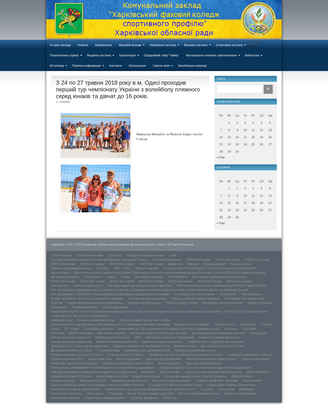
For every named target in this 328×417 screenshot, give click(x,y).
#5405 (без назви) (122, 264)
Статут (111, 277)
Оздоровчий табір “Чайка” (161, 55)
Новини (83, 45)
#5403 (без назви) (92, 264)
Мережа (193, 264)
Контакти (115, 65)
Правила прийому (259, 303)
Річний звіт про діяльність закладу (74, 363)
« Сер (221, 157)
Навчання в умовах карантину (219, 337)
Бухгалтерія (127, 55)
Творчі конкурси (251, 294)
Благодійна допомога (98, 329)
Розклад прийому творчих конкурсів (196, 298)
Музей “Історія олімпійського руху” (151, 393)
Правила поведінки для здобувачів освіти (141, 346)
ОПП (138, 337)
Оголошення (137, 65)
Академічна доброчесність (129, 380)
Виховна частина (195, 45)
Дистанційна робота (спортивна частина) (158, 333)
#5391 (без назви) (228, 260)
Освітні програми (81, 333)
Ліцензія (57, 303)
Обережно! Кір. (170, 372)
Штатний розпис (169, 363)
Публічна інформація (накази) (71, 268)
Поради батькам (108, 350)
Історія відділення (115, 307)
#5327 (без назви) (63, 281)
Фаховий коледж (130, 45)
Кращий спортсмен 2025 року (71, 376)
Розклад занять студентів (112, 337)
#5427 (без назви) (210, 281)
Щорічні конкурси (258, 372)
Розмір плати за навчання (192, 324)
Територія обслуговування (163, 359)
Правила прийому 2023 (67, 359)
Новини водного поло (88, 285)
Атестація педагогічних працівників (170, 337)
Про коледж (226, 389)
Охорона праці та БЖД (181, 303)
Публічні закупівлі (147, 268)
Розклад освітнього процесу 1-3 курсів (77, 355)
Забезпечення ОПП (93, 380)
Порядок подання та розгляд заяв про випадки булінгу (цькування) (205, 367)
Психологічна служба (64, 55)
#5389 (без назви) (198, 260)
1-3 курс (266, 324)
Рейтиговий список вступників (222, 303)
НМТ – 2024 (122, 268)
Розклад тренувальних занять (195, 350)
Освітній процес (243, 376)
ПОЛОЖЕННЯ (178, 277)
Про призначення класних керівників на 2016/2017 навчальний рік (221, 285)
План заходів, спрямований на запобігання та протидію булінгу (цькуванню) (103, 367)
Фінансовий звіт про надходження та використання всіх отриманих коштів (168, 329)
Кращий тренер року (146, 376)
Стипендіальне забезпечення (194, 294)
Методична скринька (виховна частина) (219, 277)
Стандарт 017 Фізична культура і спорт (176, 385)
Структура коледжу (90, 255)
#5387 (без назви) (92, 281)
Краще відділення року (112, 376)
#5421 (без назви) (122, 281)
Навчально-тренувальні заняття (250, 355)
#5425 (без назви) (180, 281)
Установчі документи (144, 398)
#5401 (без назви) (63, 264)
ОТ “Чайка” (72, 329)
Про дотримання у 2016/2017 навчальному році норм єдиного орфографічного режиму (110, 294)
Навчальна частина (163, 45)
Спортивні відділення (167, 260)
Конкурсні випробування (144, 303)
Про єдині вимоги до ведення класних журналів (139, 285)
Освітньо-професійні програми (217, 380)
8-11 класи (115, 255)
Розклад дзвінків (214, 264)
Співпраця (115, 393)
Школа (55, 329)
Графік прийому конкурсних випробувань (95, 303)
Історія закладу (60, 45)
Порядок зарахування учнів (145, 255)
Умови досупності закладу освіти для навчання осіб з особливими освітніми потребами (110, 324)
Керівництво (103, 45)
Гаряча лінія (161, 65)
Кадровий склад (62, 320)
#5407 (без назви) (151, 264)
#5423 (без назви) (151, 281)
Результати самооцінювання (171, 380)
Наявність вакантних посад (96, 320)
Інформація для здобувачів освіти (147, 350)
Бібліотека (252, 55)
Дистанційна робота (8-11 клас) (222, 346)
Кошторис (231, 329)
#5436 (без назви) (239, 281)
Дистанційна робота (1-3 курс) (71, 350)
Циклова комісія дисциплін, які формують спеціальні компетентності (98, 385)
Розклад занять (240, 264)
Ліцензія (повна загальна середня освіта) (213, 372)
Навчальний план (100, 359)
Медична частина (99, 55)
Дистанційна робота (112, 333)
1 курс (173, 255)
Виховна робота (185, 346)
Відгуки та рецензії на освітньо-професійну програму (87, 298)
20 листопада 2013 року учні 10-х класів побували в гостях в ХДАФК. (210, 268)
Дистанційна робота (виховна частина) (218, 333)
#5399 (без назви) (257, 260)
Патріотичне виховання (241, 393)
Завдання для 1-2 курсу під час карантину (215, 342)
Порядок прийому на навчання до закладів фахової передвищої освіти (99, 260)
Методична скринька (65, 277)
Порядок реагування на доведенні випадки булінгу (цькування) (94, 372)
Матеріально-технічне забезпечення (211, 55)
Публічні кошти (225, 324)
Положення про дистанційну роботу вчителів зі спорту (185, 355)
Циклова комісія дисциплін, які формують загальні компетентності (150, 389)
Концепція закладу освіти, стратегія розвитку (196, 376)
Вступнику (57, 65)
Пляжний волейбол (85, 307)
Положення (59, 307)
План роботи (93, 277)
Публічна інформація (86, 65)
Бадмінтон (175, 264)
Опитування (228, 294)
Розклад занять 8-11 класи (126, 355)
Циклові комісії (252, 380)
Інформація (247, 389)
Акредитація (258, 333)
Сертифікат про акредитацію (245, 298)
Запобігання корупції (192, 65)
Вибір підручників (128, 359)
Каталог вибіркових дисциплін (199, 393)
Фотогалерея (60, 272)
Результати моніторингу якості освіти (145, 320)
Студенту (206, 389)
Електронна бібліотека (66, 393)
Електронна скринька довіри (147, 298)
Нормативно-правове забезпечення (232, 385)
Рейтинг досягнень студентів (70, 337)
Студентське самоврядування (104, 398)
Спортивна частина (229, 45)
